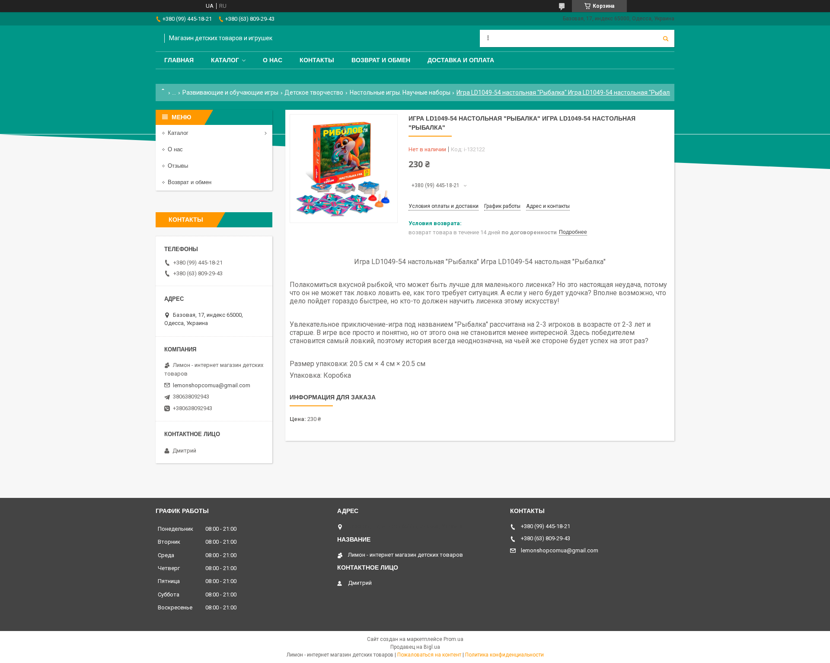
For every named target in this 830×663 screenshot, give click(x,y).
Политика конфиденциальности (504, 655)
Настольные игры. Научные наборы (400, 92)
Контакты (317, 60)
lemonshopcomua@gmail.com (211, 385)
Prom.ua (453, 639)
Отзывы (178, 166)
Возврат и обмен (380, 60)
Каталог (225, 60)
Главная (179, 60)
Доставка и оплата (461, 60)
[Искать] (665, 38)
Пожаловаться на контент (429, 655)
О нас (272, 60)
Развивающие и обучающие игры (230, 92)
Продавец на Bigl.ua (415, 647)
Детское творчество (313, 92)
